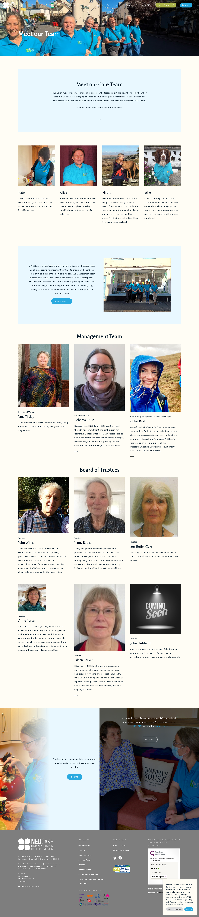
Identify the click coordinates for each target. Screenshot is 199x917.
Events (81, 850)
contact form (161, 726)
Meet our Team (85, 855)
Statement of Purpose (88, 874)
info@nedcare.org (121, 850)
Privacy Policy (84, 870)
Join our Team (84, 860)
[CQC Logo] (157, 855)
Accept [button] (189, 909)
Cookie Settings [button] (175, 909)
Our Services (84, 845)
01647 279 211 (119, 845)
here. (161, 893)
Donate (81, 865)
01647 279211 (136, 726)
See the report (158, 877)
